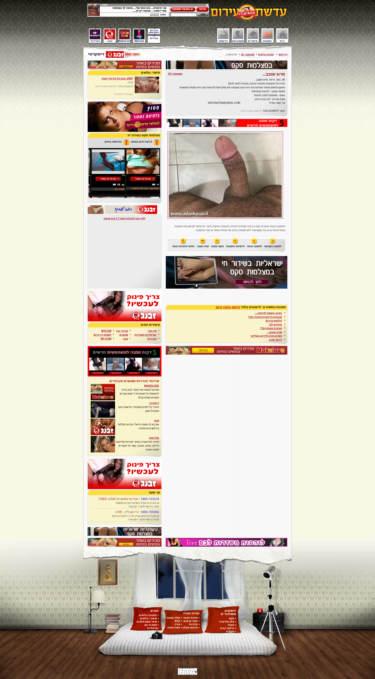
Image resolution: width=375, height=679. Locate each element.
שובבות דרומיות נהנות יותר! (265, 317)
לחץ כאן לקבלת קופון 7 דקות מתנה (124, 218)
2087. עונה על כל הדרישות (117, 78)
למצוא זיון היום (102, 334)
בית (282, 40)
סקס (231, 618)
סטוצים (123, 334)
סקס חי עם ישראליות (151, 626)
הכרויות (95, 40)
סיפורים (252, 40)
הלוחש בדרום (274, 320)
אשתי (230, 624)
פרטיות (193, 624)
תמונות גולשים (266, 54)
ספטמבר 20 (175, 73)
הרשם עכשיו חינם (251, 110)
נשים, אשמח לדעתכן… (268, 313)
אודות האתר (190, 617)
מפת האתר (173, 627)
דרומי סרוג (275, 339)
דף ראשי (282, 54)
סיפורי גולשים (148, 618)
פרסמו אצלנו (190, 627)
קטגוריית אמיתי (123, 94)
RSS (177, 621)
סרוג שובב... (274, 332)
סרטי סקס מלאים (147, 621)
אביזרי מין (122, 330)
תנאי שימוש (190, 621)
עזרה (177, 624)
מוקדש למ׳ (275, 324)
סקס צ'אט (238, 40)
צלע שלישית (226, 621)
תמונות (267, 40)
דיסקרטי (154, 403)
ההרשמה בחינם (113, 141)
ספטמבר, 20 (248, 54)
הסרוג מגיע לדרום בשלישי (266, 335)
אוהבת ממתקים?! (271, 328)
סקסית (230, 631)
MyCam (139, 40)
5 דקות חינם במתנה (141, 141)
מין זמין (152, 330)
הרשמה (223, 40)
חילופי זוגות (227, 628)
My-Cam (106, 338)
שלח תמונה (173, 617)
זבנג (109, 40)
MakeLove (124, 40)
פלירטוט (154, 437)
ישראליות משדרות (146, 334)
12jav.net (248, 103)
